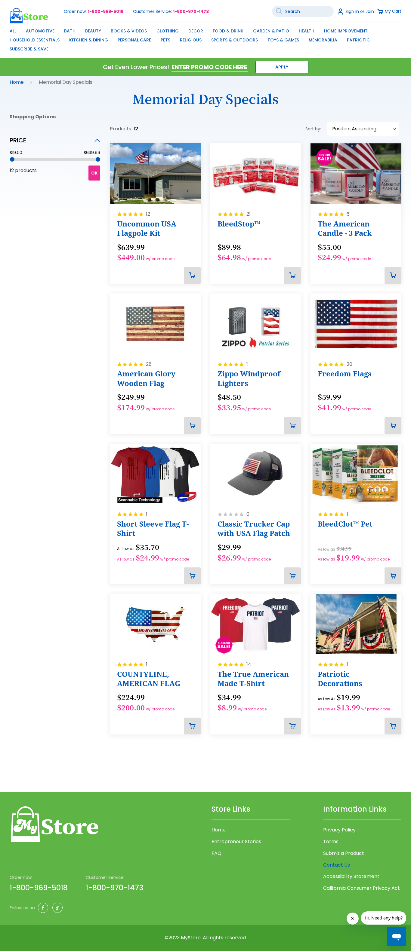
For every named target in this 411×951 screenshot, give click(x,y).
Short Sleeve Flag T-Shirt (153, 528)
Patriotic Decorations (340, 678)
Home (17, 82)
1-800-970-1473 (191, 11)
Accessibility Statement (351, 876)
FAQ (216, 853)
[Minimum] (12, 159)
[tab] (55, 140)
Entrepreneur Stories (236, 841)
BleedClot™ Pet (345, 524)
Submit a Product (343, 853)
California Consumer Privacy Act (361, 888)
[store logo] (29, 15)
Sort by (312, 129)
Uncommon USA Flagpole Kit (146, 228)
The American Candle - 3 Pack (345, 228)
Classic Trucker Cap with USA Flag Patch (254, 528)
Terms (330, 841)
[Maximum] (98, 159)
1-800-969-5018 (105, 11)
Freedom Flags (345, 373)
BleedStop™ (239, 224)
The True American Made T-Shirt (253, 678)
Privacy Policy (339, 830)
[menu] (205, 38)
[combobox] (303, 11)
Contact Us (336, 864)
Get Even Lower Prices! (136, 67)
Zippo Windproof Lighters (249, 378)
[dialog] (205, 38)
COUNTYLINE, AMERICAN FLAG (148, 678)
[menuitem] (13, 31)
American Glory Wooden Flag (146, 378)
